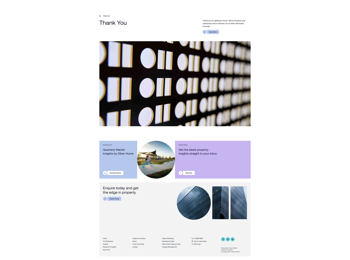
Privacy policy (224, 248)
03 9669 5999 (198, 238)
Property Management (169, 247)
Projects (105, 244)
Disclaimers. (230, 250)
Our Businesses (108, 241)
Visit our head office (200, 241)
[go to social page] (223, 239)
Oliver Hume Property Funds (171, 244)
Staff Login (197, 244)
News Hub (106, 250)
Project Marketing (168, 238)
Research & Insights (109, 247)
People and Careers (139, 238)
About (135, 241)
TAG (238, 251)
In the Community (138, 244)
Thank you (106, 16)
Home (105, 238)
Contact (135, 247)
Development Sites (168, 241)
